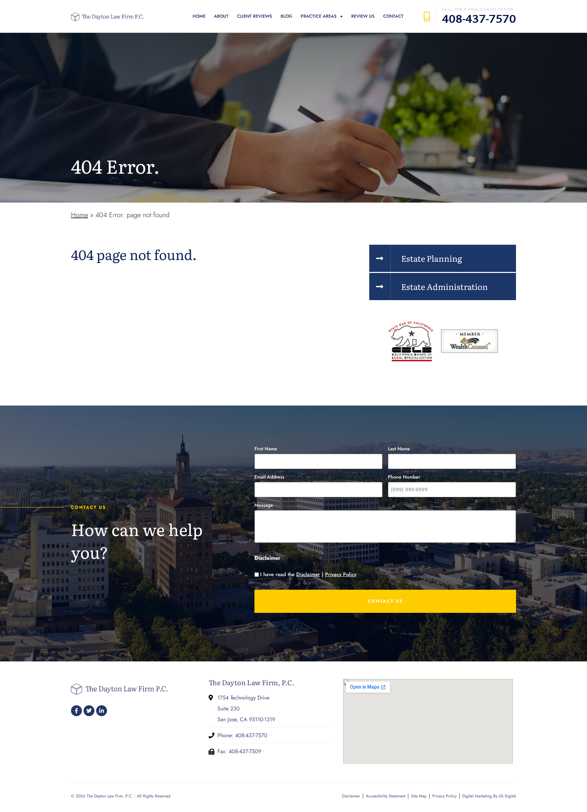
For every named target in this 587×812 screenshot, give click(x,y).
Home (199, 16)
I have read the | (308, 574)
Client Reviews (254, 16)
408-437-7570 (479, 20)
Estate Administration (444, 286)
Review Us (363, 16)
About (221, 16)
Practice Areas (319, 16)
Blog (286, 16)
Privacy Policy (340, 574)
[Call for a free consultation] (427, 16)
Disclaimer (308, 574)
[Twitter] (89, 710)
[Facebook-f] (76, 710)
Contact (393, 16)
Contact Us (385, 601)
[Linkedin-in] (101, 710)
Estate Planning (431, 258)
